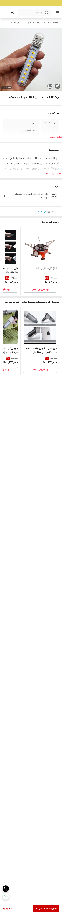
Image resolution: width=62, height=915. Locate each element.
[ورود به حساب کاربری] (12, 12)
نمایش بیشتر (56, 137)
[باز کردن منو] (56, 12)
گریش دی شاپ (53, 22)
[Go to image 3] (4, 87)
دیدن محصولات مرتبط (46, 908)
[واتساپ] (6, 896)
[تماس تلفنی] (6, 888)
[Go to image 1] (9, 87)
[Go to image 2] (6, 87)
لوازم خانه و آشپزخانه (33, 22)
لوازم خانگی (16, 22)
